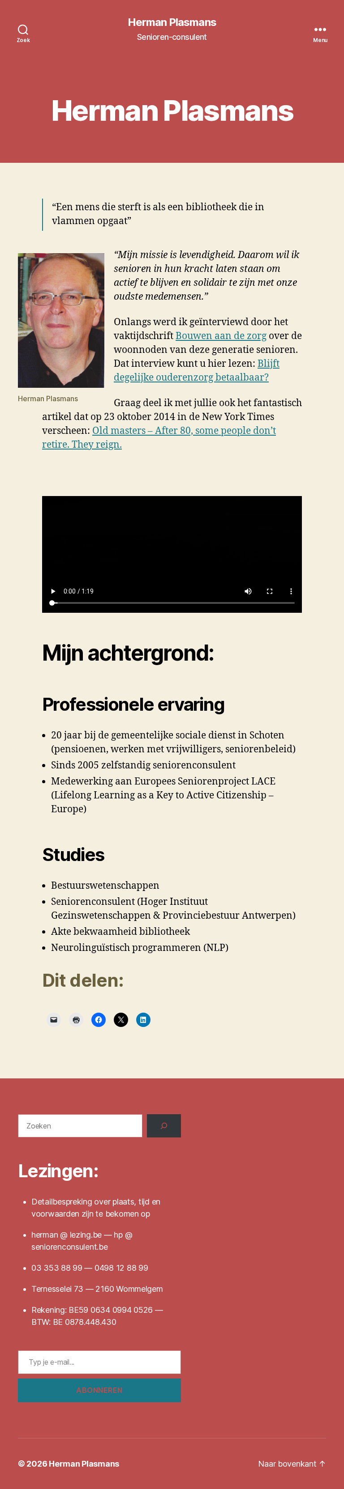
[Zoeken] (164, 1125)
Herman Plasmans (172, 22)
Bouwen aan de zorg (221, 336)
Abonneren (99, 1390)
